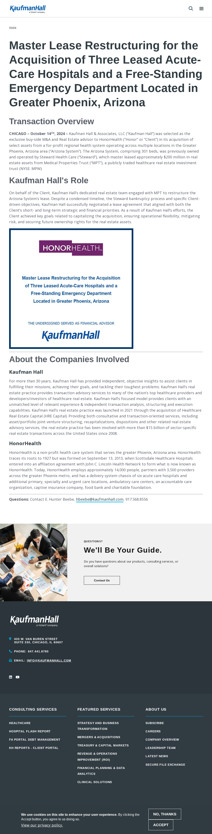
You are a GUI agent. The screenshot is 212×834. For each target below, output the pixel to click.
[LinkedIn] (10, 677)
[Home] (27, 9)
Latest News (157, 756)
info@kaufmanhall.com (49, 660)
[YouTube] (17, 677)
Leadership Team (161, 748)
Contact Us (102, 580)
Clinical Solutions (94, 782)
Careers (153, 731)
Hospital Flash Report (30, 731)
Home (12, 27)
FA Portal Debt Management (34, 739)
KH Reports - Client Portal (34, 748)
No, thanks (164, 814)
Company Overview (162, 739)
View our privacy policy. (42, 825)
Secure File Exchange (165, 764)
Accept (161, 825)
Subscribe (155, 723)
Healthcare (20, 723)
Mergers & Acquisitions (98, 737)
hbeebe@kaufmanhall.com (99, 499)
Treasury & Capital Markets (103, 745)
